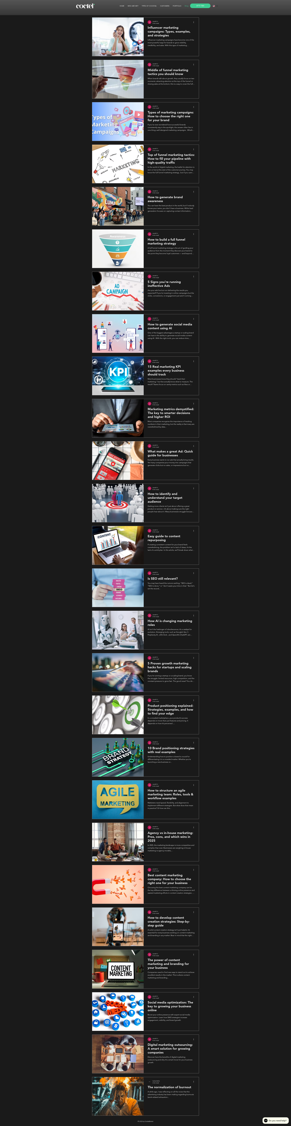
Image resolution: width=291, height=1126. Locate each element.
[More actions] (194, 22)
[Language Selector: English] (215, 6)
